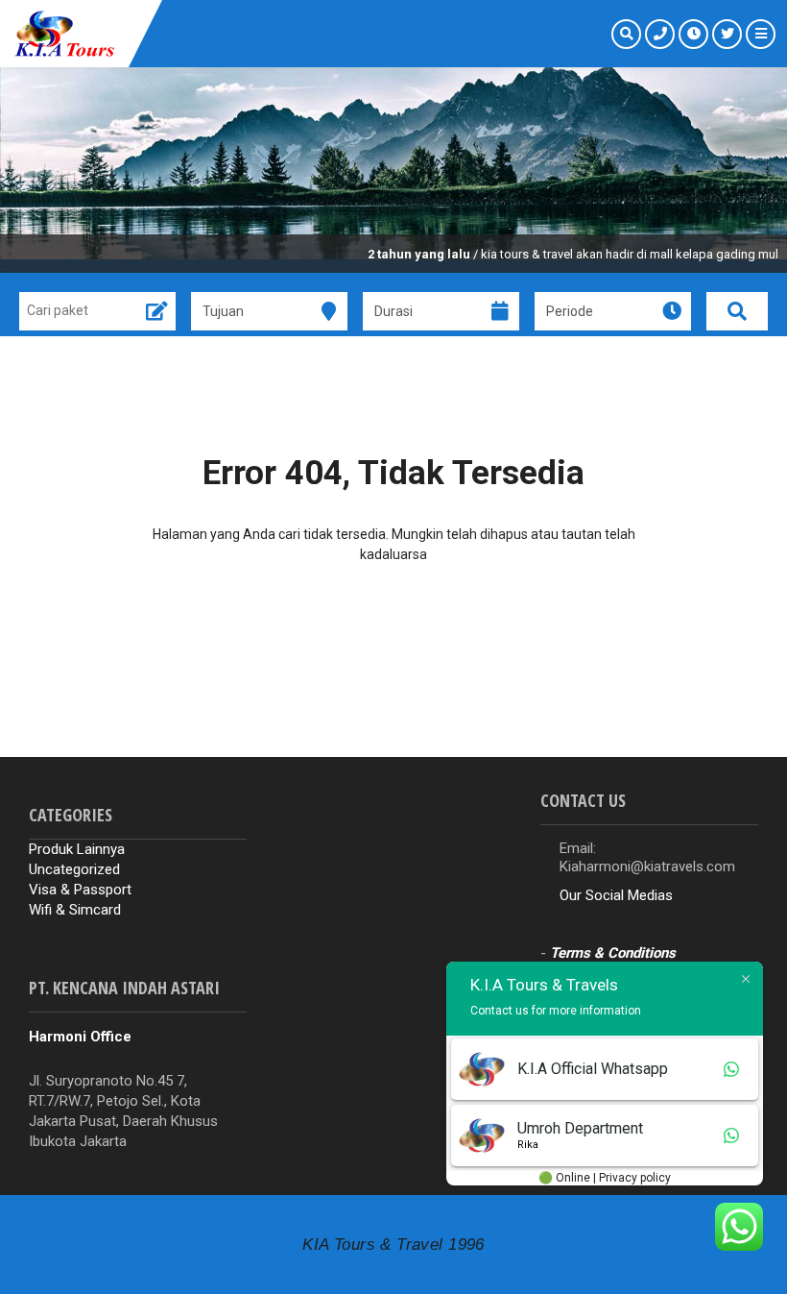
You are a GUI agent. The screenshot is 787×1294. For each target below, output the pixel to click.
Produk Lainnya (77, 849)
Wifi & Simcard (75, 909)
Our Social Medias (616, 895)
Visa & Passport (80, 889)
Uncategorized (74, 869)
